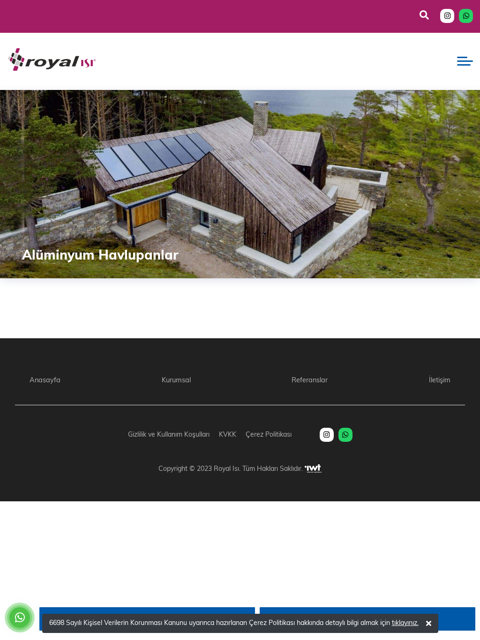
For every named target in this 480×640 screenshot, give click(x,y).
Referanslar (310, 380)
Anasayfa (45, 380)
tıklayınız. (405, 623)
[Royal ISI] (52, 61)
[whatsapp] (466, 16)
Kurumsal (176, 380)
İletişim (439, 380)
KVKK (227, 435)
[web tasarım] (313, 469)
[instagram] (447, 16)
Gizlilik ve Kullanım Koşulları (169, 435)
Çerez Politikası (269, 435)
